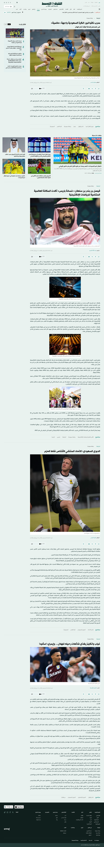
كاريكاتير (81, 817)
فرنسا (53, 437)
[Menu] (99, 9)
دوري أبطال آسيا (90, 126)
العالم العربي (98, 815)
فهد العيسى (93, 538)
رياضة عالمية (98, 835)
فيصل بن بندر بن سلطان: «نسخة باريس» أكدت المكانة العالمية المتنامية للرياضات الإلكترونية (14, 60)
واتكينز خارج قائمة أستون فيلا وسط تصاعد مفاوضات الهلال (15, 54)
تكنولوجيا (50, 9)
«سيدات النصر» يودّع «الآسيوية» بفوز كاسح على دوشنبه (15, 41)
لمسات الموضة (38, 819)
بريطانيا (63, 797)
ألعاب (20, 9)
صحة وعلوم (55, 9)
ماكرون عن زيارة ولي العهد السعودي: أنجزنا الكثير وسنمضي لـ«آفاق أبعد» (78, 12)
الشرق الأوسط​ (79, 9)
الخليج (98, 817)
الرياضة (38, 9)
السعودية (52, 126)
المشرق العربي (96, 822)
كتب (65, 815)
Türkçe (92, 2)
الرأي (71, 9)
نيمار (74, 126)
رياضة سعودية (90, 18)
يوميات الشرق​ (43, 9)
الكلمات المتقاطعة (63, 831)
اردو (88, 2)
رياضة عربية (98, 833)
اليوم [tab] (9, 24)
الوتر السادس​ (63, 817)
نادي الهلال (80, 126)
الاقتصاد (66, 9)
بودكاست (24, 9)
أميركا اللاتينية (89, 824)
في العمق (33, 9)
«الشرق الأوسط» (93, 688)
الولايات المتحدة (89, 815)
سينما (65, 819)
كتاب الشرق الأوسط (79, 819)
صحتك (56, 815)
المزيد (17, 9)
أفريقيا (90, 822)
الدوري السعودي (81, 630)
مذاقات (39, 815)
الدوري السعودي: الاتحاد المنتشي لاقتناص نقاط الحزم (72, 451)
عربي (99, 2)
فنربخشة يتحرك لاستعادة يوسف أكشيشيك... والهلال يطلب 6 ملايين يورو (13, 48)
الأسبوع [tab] (6, 24)
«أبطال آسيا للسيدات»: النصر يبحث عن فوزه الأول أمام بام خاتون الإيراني (80, 166)
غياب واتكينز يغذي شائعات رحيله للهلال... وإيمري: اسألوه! (69, 644)
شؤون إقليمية (98, 824)
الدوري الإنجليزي (82, 797)
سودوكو (64, 833)
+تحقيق (90, 835)
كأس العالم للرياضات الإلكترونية (86, 437)
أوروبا (91, 817)
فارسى (86, 2)
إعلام (65, 822)
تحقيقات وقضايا (89, 833)
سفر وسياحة (38, 817)
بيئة (57, 819)
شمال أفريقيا (96, 819)
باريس (58, 437)
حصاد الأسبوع (89, 831)
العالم (74, 9)
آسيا (91, 819)
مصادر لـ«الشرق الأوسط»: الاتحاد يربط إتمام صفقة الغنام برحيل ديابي (14, 67)
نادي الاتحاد (91, 630)
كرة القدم (59, 126)
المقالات (82, 815)
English (96, 2)
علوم (57, 817)
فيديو (29, 9)
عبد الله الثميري (92, 250)
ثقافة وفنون (61, 9)
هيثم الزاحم (93, 82)
